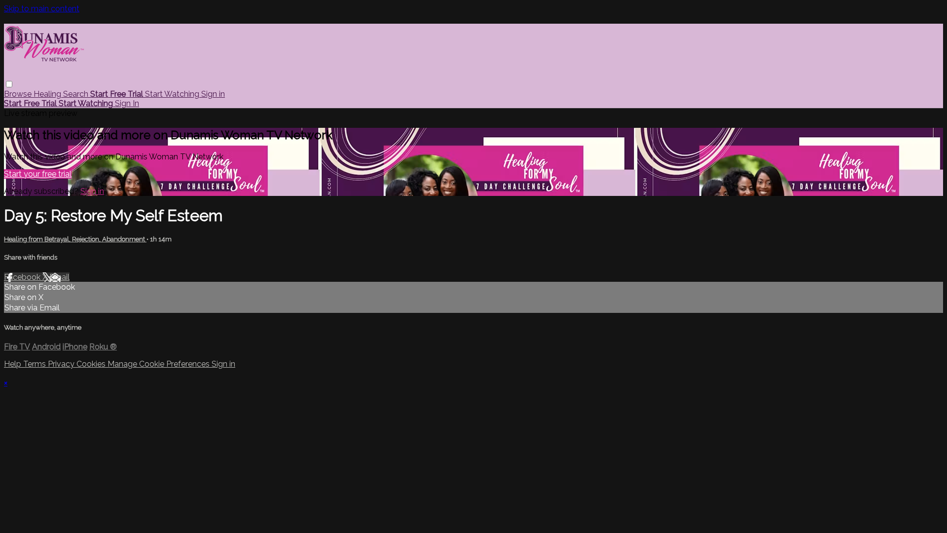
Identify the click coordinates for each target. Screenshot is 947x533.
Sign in (213, 94)
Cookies (92, 364)
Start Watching (173, 94)
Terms (35, 364)
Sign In (127, 103)
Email (59, 277)
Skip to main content (41, 8)
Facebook (23, 277)
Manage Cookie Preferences (160, 364)
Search (76, 94)
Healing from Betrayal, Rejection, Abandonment (75, 239)
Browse (19, 94)
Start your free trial (38, 174)
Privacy (62, 364)
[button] (9, 84)
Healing (48, 94)
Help (13, 364)
